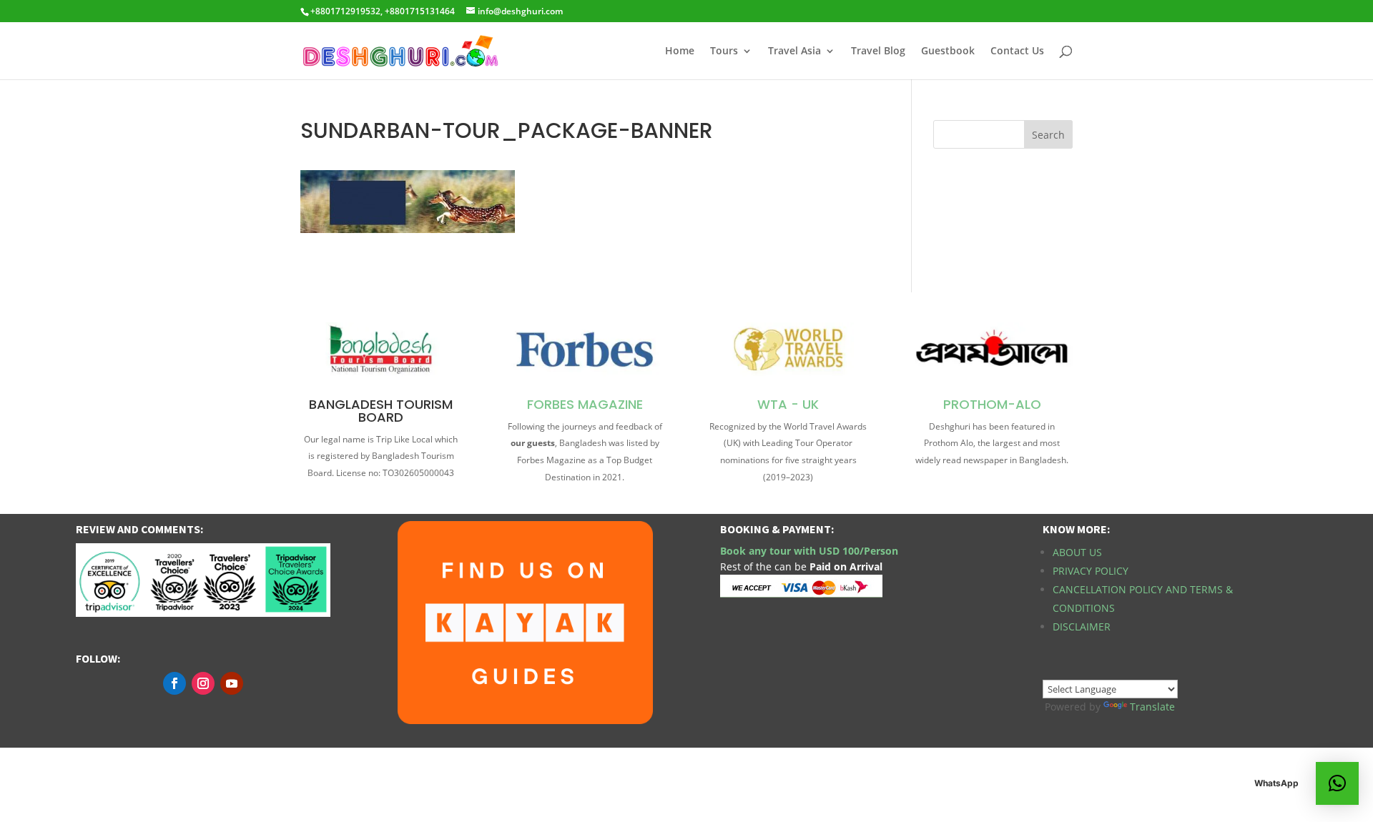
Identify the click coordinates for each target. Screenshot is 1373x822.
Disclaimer (1082, 626)
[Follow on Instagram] (203, 683)
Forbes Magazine (585, 404)
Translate (1152, 706)
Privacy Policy (1090, 571)
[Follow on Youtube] (231, 683)
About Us (1077, 552)
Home (679, 51)
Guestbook (948, 51)
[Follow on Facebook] (174, 683)
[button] (1337, 783)
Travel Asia (794, 51)
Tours (724, 51)
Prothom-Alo (992, 404)
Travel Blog (878, 51)
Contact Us (1017, 51)
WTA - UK (788, 404)
